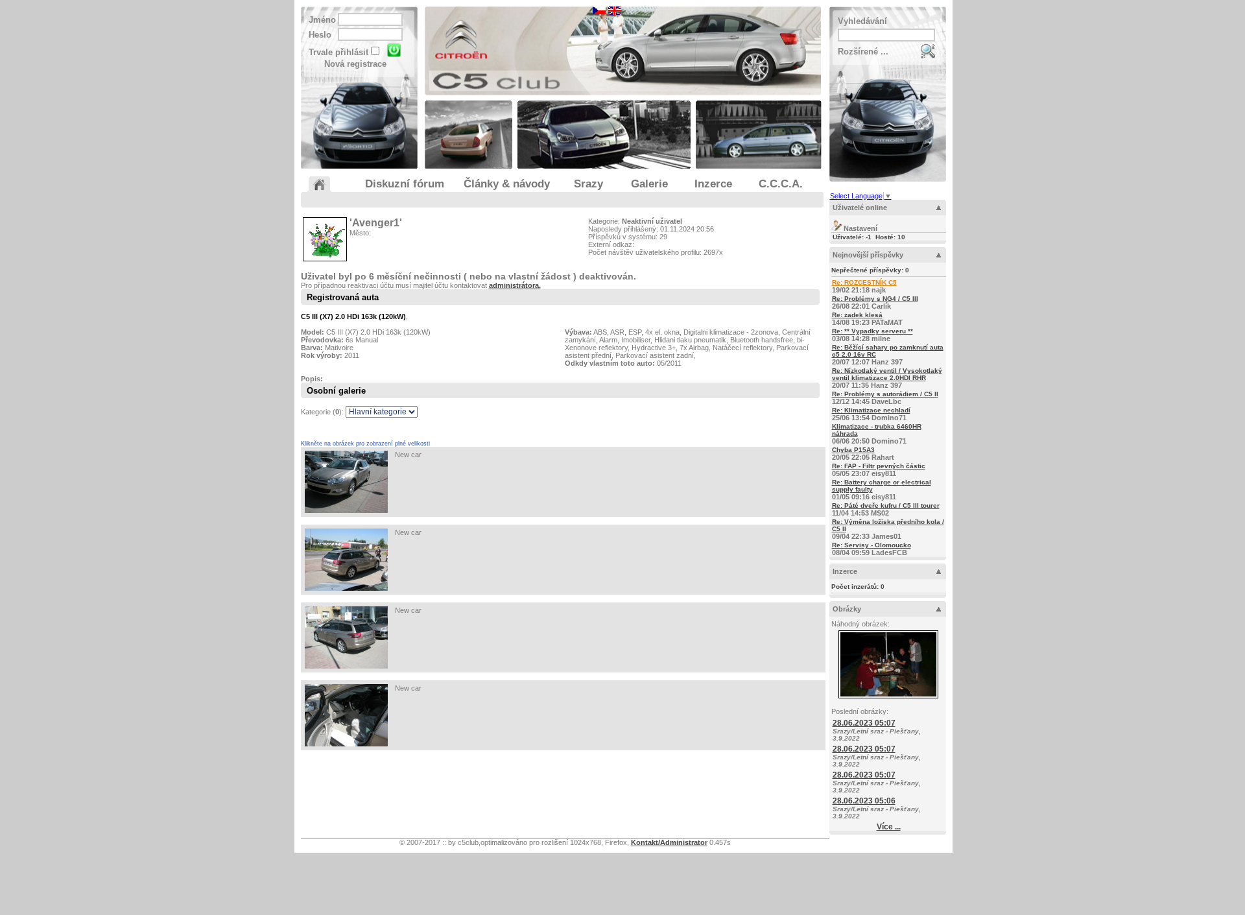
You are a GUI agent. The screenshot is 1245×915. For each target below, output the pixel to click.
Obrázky (847, 609)
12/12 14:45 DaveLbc (885, 397)
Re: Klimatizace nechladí (871, 410)
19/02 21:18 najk (864, 286)
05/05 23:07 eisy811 (878, 469)
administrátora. (515, 285)
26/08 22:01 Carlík (875, 302)
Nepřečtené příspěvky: (870, 270)
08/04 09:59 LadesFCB (871, 548)
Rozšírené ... (863, 51)
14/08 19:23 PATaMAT (867, 318)
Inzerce (845, 571)
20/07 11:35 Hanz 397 (887, 378)
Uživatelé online (860, 207)
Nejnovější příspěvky (868, 255)
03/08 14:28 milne (872, 334)
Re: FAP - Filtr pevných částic (878, 465)
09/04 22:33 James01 (888, 529)
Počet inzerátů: (857, 586)
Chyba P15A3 (853, 449)
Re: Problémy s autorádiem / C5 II (885, 394)
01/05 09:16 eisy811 (881, 490)
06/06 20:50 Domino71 (876, 434)
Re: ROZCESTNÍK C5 (864, 282)
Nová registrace (355, 64)
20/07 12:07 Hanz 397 (887, 355)
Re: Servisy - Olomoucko (871, 545)
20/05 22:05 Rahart (863, 453)
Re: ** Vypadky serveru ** (872, 331)
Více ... (889, 826)
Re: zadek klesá (857, 314)
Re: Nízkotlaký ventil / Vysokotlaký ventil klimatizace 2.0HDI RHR (887, 374)
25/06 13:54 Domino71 (871, 414)
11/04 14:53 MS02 (886, 509)
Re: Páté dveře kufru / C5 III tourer (886, 505)
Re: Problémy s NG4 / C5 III (875, 298)
